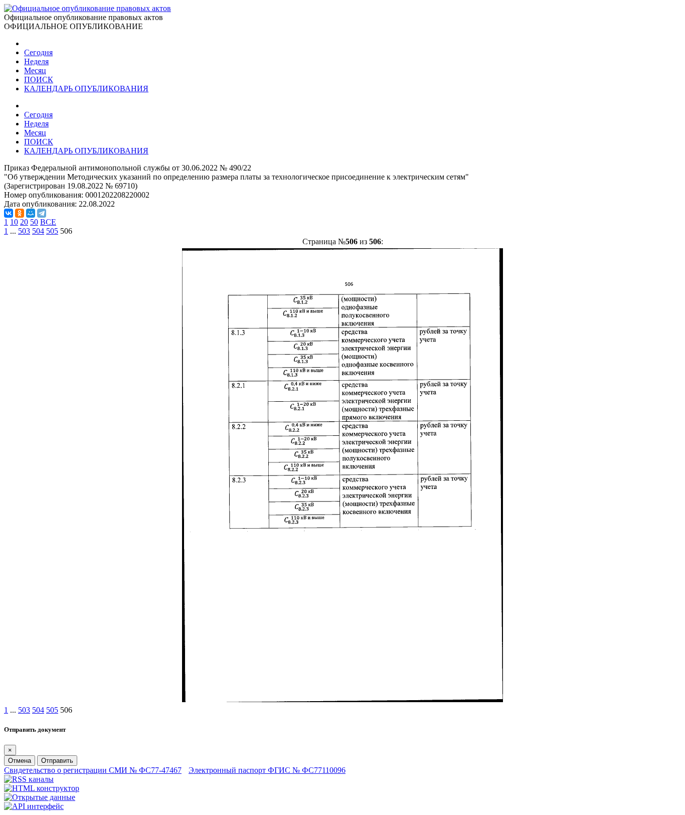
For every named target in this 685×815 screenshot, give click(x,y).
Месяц (35, 70)
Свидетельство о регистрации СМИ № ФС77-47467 (93, 770)
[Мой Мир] (30, 213)
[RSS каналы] (29, 779)
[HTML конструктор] (41, 788)
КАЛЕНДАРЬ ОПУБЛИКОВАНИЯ (86, 88)
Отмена (19, 760)
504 (38, 231)
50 (34, 222)
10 (14, 222)
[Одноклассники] (19, 213)
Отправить (57, 760)
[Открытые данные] (39, 797)
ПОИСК (38, 79)
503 (24, 231)
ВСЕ (48, 222)
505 (52, 231)
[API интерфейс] (34, 806)
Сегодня (38, 52)
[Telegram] (41, 213)
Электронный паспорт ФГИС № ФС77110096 (267, 770)
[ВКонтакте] (8, 213)
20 (24, 222)
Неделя (36, 61)
